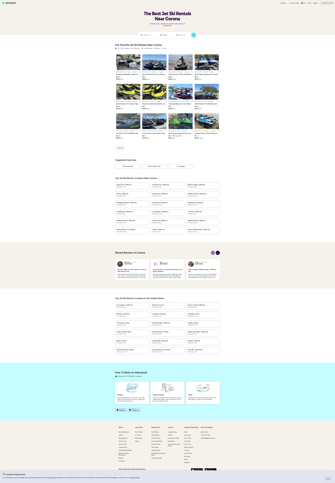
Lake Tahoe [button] (187, 438)
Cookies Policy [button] (123, 447)
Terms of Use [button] (51, 477)
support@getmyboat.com (208, 438)
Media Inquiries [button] (123, 438)
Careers (121, 435)
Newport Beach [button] (188, 447)
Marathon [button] (187, 462)
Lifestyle (170, 435)
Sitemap (121, 458)
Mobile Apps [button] (138, 438)
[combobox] (149, 35)
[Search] (193, 35)
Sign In (315, 3)
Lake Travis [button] (187, 444)
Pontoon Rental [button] (155, 444)
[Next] (218, 253)
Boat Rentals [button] (155, 432)
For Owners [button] (138, 435)
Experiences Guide (173, 438)
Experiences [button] (155, 427)
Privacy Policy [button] (135, 477)
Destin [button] (186, 459)
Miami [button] (185, 432)
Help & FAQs (204, 432)
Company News (172, 432)
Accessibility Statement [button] (125, 450)
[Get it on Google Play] (134, 410)
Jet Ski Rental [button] (155, 435)
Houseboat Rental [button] (156, 441)
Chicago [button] (186, 450)
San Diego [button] (187, 441)
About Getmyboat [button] (124, 432)
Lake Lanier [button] (187, 435)
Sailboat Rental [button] (155, 450)
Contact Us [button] (122, 461)
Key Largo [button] (187, 456)
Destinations (171, 441)
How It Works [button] (139, 432)
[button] (294, 3)
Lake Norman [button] (188, 453)
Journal (170, 427)
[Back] (213, 253)
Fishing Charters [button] (156, 438)
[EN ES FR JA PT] (303, 3)
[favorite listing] (139, 72)
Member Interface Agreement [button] (124, 454)
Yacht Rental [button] (155, 447)
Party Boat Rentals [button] (156, 458)
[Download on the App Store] (121, 410)
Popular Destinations (191, 427)
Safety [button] (137, 441)
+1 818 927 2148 (205, 435)
